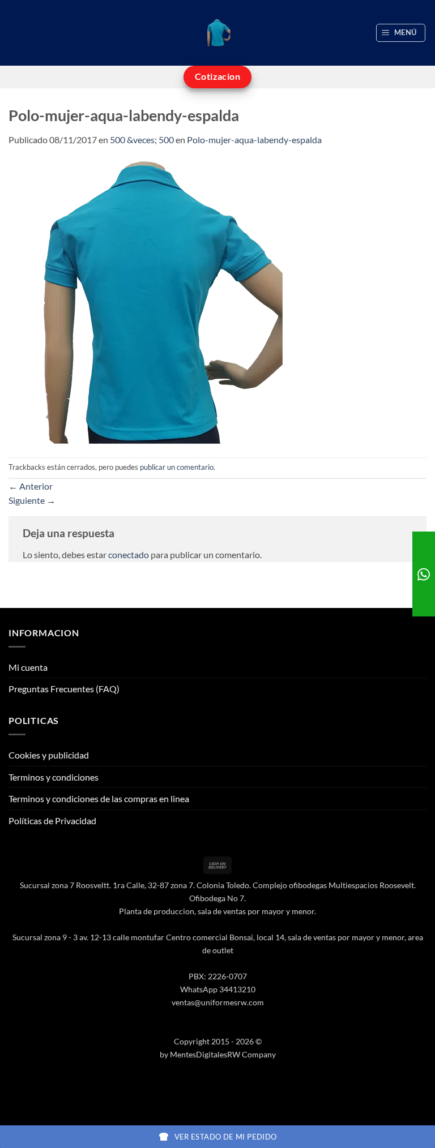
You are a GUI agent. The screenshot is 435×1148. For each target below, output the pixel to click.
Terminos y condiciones (53, 777)
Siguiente (32, 500)
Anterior (30, 486)
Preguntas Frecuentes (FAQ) (64, 688)
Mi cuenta (28, 667)
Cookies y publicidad (48, 754)
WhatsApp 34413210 (217, 989)
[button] (401, 33)
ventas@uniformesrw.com (218, 1002)
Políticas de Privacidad (52, 820)
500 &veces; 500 (142, 139)
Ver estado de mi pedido (225, 1136)
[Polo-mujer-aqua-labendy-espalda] (150, 300)
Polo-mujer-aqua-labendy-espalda (254, 139)
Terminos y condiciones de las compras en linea (98, 798)
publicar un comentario (177, 467)
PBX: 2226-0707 (218, 976)
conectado (128, 554)
